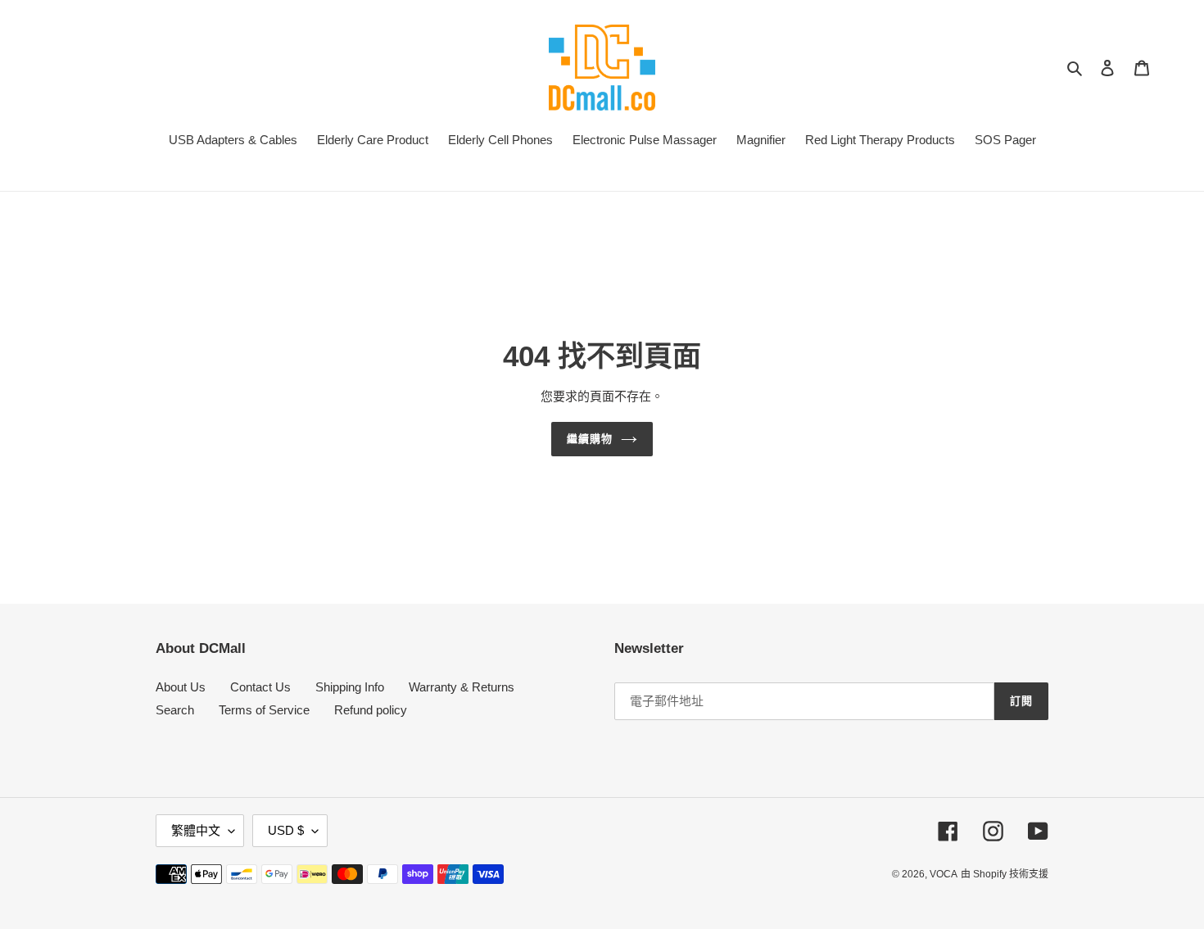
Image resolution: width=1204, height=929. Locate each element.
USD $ (286, 830)
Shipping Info (349, 687)
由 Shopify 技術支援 (1004, 874)
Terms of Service (264, 710)
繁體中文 (195, 830)
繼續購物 (590, 439)
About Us (181, 687)
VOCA (943, 874)
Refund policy (370, 710)
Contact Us (260, 687)
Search (175, 710)
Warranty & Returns (461, 687)
